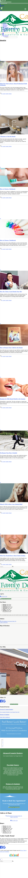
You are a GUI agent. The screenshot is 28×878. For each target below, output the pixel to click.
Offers (5, 26)
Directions (2, 5)
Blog (4, 31)
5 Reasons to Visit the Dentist (7, 136)
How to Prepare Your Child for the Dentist (11, 347)
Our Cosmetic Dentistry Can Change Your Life (9, 712)
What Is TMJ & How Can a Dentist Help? (11, 504)
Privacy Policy (23, 850)
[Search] (6, 566)
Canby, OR (3, 0)
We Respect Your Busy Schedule (8, 453)
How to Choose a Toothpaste (7, 189)
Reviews (5, 29)
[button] (1, 8)
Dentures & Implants (4, 714)
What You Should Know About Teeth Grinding (12, 555)
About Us (5, 27)
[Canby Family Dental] (14, 16)
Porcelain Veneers (13, 765)
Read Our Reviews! (14, 704)
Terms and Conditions (4, 851)
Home (4, 23)
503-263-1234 (4, 3)
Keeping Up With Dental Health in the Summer (12, 399)
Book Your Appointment (6, 1)
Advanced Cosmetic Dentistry (6, 709)
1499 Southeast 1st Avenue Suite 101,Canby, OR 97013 (14, 816)
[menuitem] (15, 28)
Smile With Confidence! (5, 717)
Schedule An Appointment (10, 28)
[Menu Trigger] (25, 9)
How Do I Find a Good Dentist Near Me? (11, 291)
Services (5, 24)
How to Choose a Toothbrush (8, 240)
